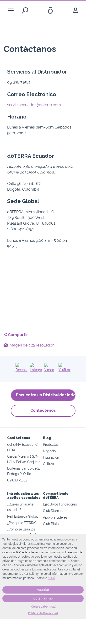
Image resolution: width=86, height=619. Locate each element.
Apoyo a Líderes (55, 517)
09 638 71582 (17, 480)
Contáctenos (43, 410)
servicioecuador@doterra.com (34, 105)
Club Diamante (54, 511)
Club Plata (51, 524)
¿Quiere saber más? (43, 606)
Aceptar (43, 590)
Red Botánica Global (22, 516)
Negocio (49, 451)
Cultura (48, 464)
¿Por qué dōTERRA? (22, 523)
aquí (51, 578)
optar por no (43, 598)
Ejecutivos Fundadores (60, 504)
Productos (50, 444)
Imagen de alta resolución (31, 345)
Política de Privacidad (43, 613)
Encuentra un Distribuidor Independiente (45, 395)
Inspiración (51, 457)
